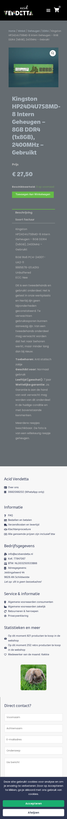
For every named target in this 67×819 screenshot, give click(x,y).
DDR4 (45, 31)
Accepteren (33, 803)
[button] (48, 10)
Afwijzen (33, 812)
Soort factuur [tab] (25, 220)
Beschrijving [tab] (23, 212)
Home (12, 31)
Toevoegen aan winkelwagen (33, 194)
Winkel (21, 31)
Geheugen (34, 31)
